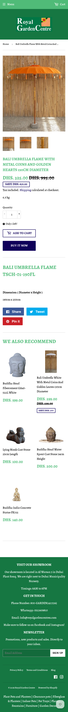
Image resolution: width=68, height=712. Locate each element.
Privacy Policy (16, 670)
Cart (62, 4)
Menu (10, 4)
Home (6, 44)
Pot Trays (43, 701)
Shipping (25, 190)
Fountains (18, 706)
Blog (53, 670)
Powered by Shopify (47, 687)
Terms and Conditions (37, 670)
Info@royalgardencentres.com (38, 618)
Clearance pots (42, 697)
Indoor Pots (29, 701)
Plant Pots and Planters (17, 697)
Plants (55, 701)
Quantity (7, 207)
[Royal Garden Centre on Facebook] (55, 677)
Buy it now (19, 245)
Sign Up (58, 653)
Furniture (32, 706)
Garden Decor (48, 706)
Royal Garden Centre (25, 687)
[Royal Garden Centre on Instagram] (61, 677)
